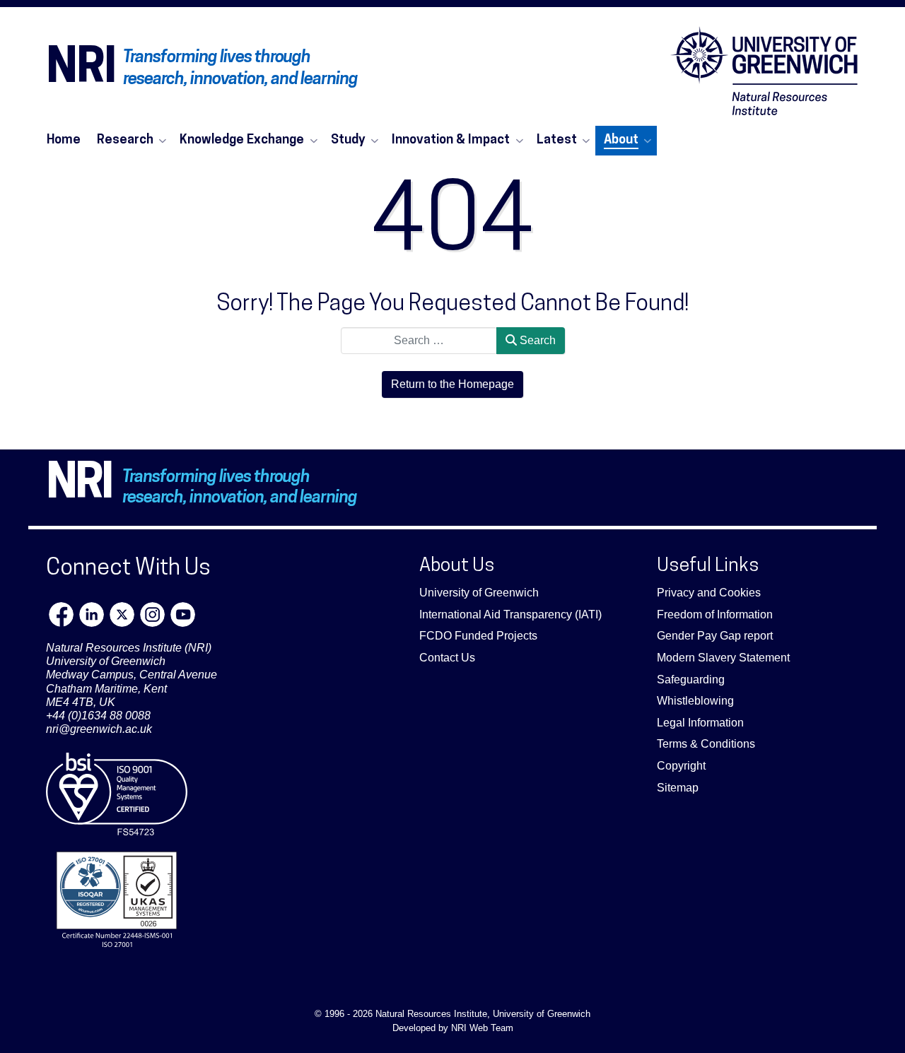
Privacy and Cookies (709, 593)
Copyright (681, 766)
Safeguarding (691, 679)
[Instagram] (152, 614)
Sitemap (678, 788)
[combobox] (419, 340)
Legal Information (700, 723)
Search (536, 340)
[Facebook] (61, 614)
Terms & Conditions (706, 744)
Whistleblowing (695, 701)
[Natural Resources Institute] (764, 71)
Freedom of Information (715, 614)
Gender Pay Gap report (715, 636)
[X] (122, 614)
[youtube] (182, 614)
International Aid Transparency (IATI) (510, 614)
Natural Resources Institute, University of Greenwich (482, 1013)
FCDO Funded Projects (478, 636)
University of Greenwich (479, 593)
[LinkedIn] (91, 614)
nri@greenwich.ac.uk (99, 729)
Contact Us (447, 658)
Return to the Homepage (452, 384)
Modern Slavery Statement (723, 658)
